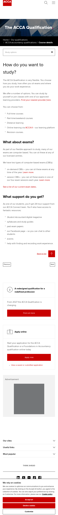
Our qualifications (19, 39)
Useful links (8, 447)
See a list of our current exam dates (19, 186)
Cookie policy (47, 494)
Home (6, 39)
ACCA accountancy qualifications (20, 42)
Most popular (9, 454)
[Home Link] (29, 465)
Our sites (7, 440)
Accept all (29, 500)
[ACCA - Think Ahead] (7, 5)
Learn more (28, 172)
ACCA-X (29, 127)
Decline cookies (29, 506)
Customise (29, 512)
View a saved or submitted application (27, 365)
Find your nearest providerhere (36, 100)
